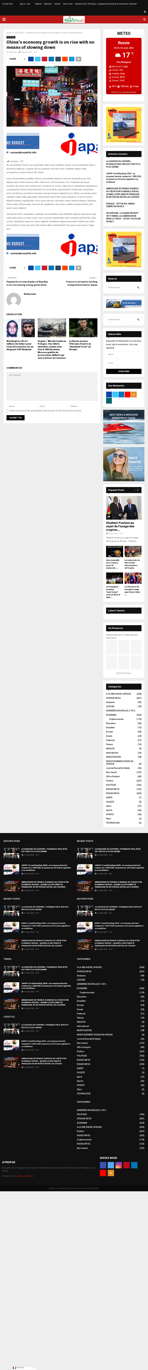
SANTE (109, 797)
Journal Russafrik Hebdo (118, 768)
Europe (109, 732)
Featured (110, 740)
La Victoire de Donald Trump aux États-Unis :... (132, 590)
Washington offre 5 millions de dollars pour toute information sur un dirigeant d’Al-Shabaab (20, 345)
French (20, 1367)
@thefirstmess (123, 673)
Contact (57, 4)
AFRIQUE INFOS (113, 698)
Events (109, 736)
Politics (109, 781)
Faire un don (68, 4)
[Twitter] (128, 12)
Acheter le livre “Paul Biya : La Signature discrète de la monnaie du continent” (106, 4)
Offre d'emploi (113, 776)
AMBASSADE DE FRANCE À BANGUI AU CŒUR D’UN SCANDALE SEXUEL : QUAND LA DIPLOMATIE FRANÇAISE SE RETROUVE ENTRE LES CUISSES (45, 884)
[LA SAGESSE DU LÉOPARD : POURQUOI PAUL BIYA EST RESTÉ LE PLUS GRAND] (11, 853)
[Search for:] (123, 287)
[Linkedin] (138, 12)
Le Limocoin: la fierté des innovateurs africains (132, 564)
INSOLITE (110, 748)
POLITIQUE (11, 37)
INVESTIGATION (113, 757)
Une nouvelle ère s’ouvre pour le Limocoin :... (112, 564)
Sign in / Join (24, 4)
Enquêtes (110, 727)
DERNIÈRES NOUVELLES (117, 710)
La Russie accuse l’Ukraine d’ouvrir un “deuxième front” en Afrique (80, 345)
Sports (109, 810)
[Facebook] (124, 12)
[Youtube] (142, 12)
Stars (108, 818)
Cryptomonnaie (116, 719)
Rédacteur (13, 52)
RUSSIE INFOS (112, 789)
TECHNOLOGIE (113, 823)
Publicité (38, 4)
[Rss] (145, 12)
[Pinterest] (135, 12)
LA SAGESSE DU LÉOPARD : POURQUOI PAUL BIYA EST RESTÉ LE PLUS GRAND (123, 164)
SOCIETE (110, 802)
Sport (108, 806)
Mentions (48, 4)
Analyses (110, 702)
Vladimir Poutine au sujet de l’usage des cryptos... (120, 526)
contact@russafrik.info (23, 1176)
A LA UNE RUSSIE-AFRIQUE (118, 694)
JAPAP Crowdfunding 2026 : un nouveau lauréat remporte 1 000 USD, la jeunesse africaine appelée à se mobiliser (46, 867)
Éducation (111, 723)
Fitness (109, 744)
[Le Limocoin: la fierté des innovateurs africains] (133, 551)
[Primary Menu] (4, 19)
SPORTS (110, 814)
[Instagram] (131, 12)
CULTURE (110, 706)
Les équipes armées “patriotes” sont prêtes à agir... (113, 591)
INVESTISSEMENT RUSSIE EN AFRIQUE (95, 1035)
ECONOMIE (111, 715)
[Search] (138, 287)
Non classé (111, 772)
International (112, 753)
